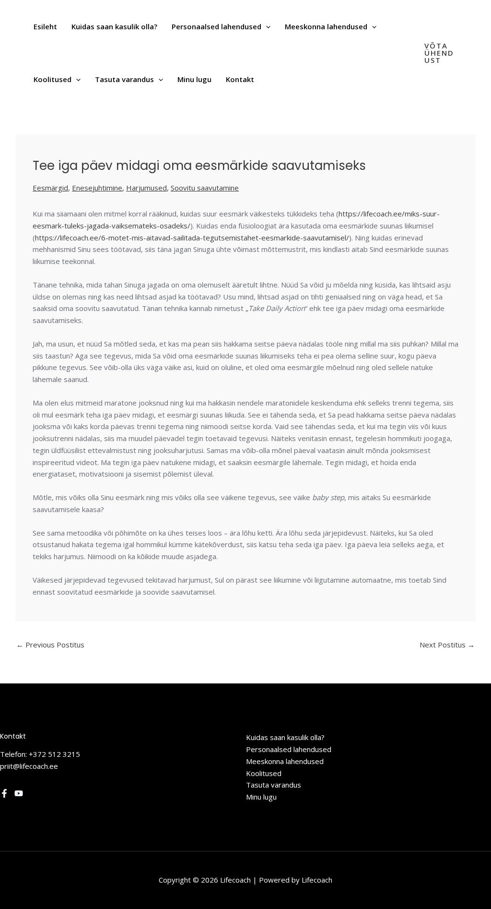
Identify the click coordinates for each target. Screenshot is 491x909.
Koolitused (263, 773)
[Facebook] (4, 793)
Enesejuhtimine (97, 187)
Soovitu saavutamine (205, 187)
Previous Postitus (50, 644)
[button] (265, 26)
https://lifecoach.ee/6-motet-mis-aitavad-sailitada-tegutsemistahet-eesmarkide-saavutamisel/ (192, 237)
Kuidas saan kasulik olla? (285, 737)
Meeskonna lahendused (285, 761)
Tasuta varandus (273, 784)
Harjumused (146, 187)
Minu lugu (261, 796)
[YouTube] (18, 793)
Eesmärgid (50, 187)
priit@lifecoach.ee (29, 766)
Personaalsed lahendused (288, 749)
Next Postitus (447, 644)
